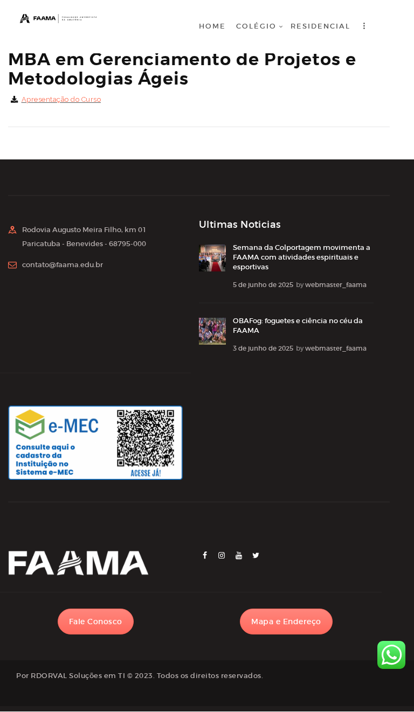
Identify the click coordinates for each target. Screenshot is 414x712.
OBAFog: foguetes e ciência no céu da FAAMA (298, 325)
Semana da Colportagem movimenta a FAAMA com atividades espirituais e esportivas (301, 257)
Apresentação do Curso (61, 99)
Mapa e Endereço (286, 621)
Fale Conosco (95, 621)
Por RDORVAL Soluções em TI (70, 675)
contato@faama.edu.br (62, 264)
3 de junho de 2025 (263, 348)
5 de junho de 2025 (263, 285)
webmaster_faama (336, 285)
